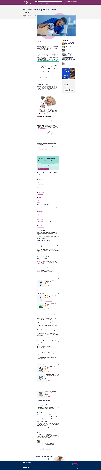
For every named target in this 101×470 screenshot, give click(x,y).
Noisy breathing (40, 211)
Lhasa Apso (40, 197)
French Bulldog (40, 194)
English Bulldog (40, 190)
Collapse (39, 228)
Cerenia (45, 291)
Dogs (23, 3)
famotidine (41, 291)
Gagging (39, 214)
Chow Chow (40, 187)
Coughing (39, 216)
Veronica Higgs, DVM (29, 15)
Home (24, 6)
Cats (27, 3)
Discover (42, 3)
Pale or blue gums (41, 227)
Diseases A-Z (27, 6)
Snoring (39, 213)
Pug (38, 200)
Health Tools (56, 3)
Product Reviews (49, 3)
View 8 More (40, 43)
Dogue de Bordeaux (41, 189)
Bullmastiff (40, 182)
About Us (61, 3)
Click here (38, 116)
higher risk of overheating (44, 128)
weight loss (52, 262)
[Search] (61, 1)
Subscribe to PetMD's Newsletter (28, 462)
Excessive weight (39, 261)
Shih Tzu (39, 202)
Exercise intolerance (41, 221)
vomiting (47, 222)
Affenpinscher (40, 177)
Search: (37, 1)
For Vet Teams (66, 3)
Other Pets (31, 3)
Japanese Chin (40, 195)
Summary (39, 41)
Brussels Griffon (40, 184)
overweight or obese (41, 263)
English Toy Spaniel (41, 192)
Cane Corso (40, 185)
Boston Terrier (40, 179)
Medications (37, 3)
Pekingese (39, 199)
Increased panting (41, 219)
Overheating (40, 225)
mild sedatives (42, 271)
